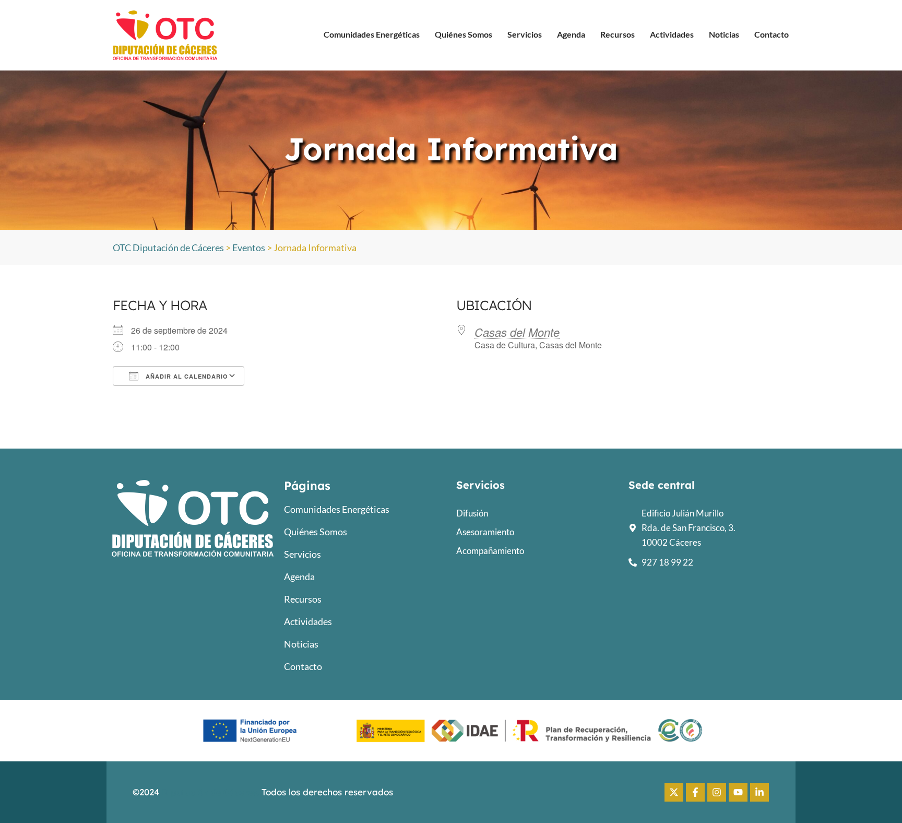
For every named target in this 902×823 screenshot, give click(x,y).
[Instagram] (716, 792)
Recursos (617, 34)
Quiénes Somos (463, 34)
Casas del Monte (517, 332)
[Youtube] (738, 792)
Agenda (571, 34)
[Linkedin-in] (759, 792)
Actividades (672, 34)
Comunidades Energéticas (372, 34)
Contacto (771, 34)
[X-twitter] (673, 792)
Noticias (724, 34)
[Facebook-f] (695, 792)
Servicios (524, 34)
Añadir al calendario (186, 376)
